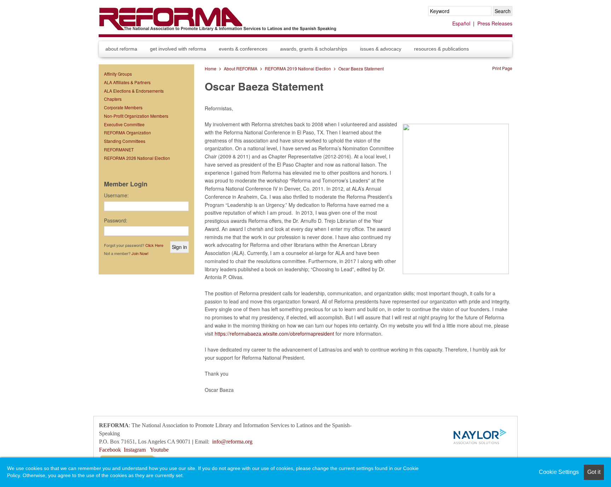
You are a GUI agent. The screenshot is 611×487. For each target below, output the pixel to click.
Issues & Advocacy (380, 49)
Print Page (502, 68)
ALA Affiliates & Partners (127, 82)
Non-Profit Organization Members (136, 116)
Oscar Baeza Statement (361, 68)
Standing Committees (124, 141)
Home (210, 68)
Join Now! (140, 253)
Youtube (159, 450)
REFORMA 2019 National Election (298, 68)
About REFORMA (121, 49)
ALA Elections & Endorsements (134, 91)
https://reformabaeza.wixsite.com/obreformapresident (274, 333)
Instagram (135, 450)
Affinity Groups (118, 74)
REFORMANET (119, 149)
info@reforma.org (232, 442)
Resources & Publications (441, 49)
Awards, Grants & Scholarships (313, 49)
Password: (115, 220)
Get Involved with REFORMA (178, 49)
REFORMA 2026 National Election (137, 158)
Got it (593, 472)
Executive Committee (124, 124)
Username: (116, 195)
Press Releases (494, 23)
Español (461, 23)
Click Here (154, 245)
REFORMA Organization (127, 132)
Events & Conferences (243, 49)
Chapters (113, 99)
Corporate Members (123, 107)
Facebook (110, 450)
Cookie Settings (559, 472)
